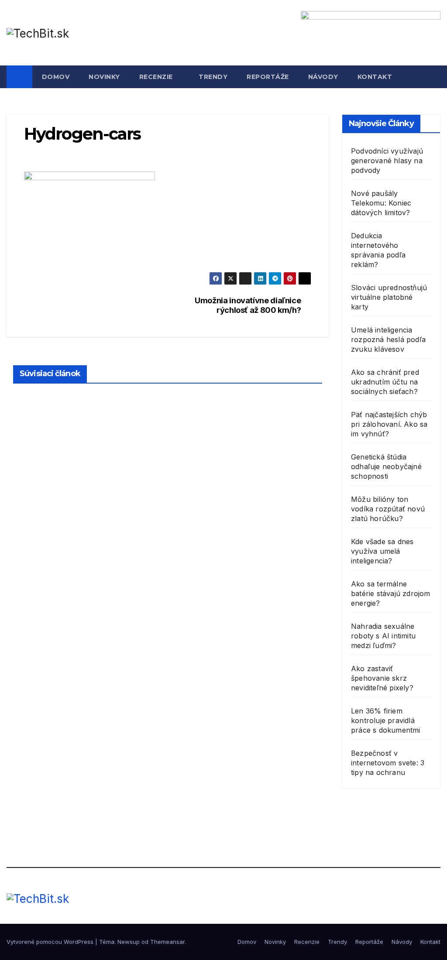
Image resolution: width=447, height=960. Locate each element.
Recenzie (157, 77)
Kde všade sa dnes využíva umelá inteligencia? (382, 551)
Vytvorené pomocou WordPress (51, 941)
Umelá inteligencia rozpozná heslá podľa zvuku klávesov (388, 339)
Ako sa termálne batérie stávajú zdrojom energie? (390, 593)
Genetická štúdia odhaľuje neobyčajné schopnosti (386, 466)
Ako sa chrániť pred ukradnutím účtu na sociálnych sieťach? (385, 382)
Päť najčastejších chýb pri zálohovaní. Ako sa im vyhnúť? (389, 424)
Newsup (128, 941)
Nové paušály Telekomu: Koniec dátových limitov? (381, 203)
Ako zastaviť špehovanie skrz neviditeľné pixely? (382, 678)
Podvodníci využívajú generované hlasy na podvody (387, 161)
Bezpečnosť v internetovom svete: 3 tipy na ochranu (387, 763)
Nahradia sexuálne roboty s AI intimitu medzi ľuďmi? (383, 636)
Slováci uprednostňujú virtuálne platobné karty (389, 297)
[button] (434, 76)
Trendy (213, 77)
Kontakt (375, 77)
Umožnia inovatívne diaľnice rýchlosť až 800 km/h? (248, 305)
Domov (56, 77)
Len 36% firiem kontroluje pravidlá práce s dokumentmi (385, 720)
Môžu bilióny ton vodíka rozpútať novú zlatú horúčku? (388, 509)
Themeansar (167, 941)
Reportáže (268, 77)
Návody (323, 77)
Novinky (104, 77)
